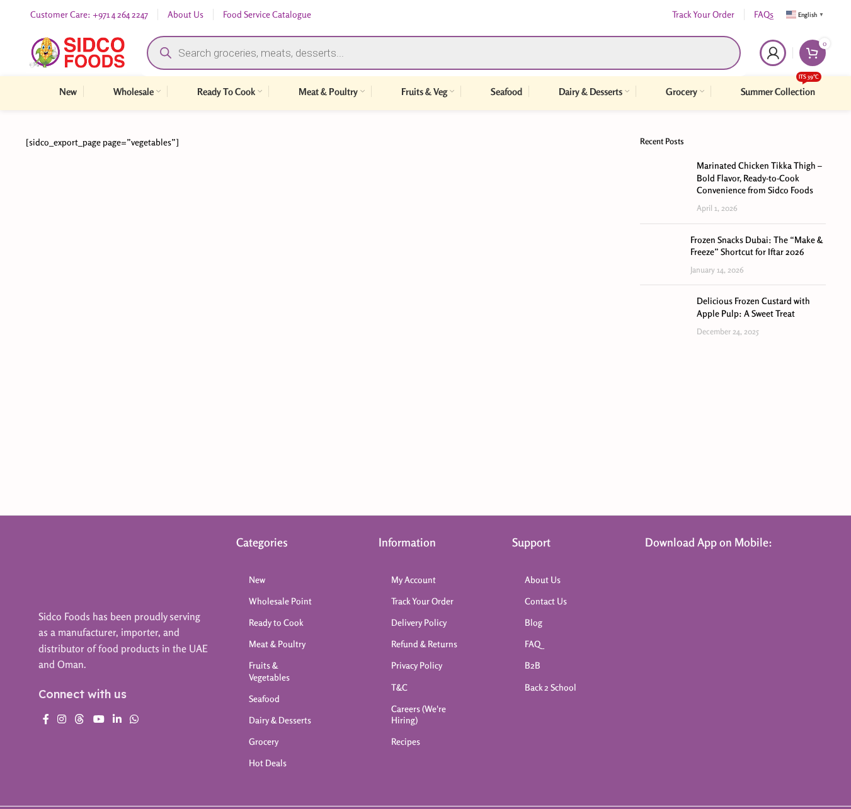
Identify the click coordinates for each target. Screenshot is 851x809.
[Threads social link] (80, 719)
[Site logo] (77, 51)
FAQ (532, 643)
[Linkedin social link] (116, 719)
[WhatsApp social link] (134, 719)
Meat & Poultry (277, 643)
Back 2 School (550, 687)
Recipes (405, 741)
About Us (543, 579)
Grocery (263, 741)
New (257, 579)
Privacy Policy (416, 665)
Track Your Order (422, 601)
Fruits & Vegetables (269, 671)
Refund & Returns (424, 643)
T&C (399, 687)
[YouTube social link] (98, 719)
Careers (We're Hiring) (418, 714)
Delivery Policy (419, 622)
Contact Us (546, 601)
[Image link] (88, 565)
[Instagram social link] (62, 719)
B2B (532, 665)
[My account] (772, 52)
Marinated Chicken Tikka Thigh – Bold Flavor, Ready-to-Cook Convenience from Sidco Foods (759, 177)
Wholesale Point (280, 601)
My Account (413, 579)
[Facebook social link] (46, 719)
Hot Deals (268, 762)
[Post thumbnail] (663, 186)
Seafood (264, 698)
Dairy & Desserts (280, 720)
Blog (533, 622)
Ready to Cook (276, 622)
